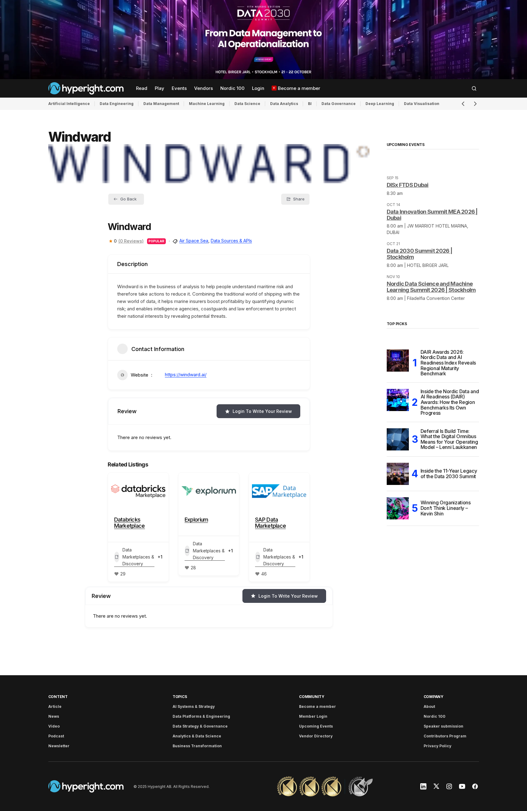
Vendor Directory (316, 736)
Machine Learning (207, 103)
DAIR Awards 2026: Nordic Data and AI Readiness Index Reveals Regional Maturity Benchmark (448, 363)
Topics (180, 696)
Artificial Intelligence (69, 103)
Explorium (196, 519)
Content (58, 696)
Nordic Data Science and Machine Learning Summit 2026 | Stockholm (431, 286)
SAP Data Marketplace (270, 522)
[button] (474, 88)
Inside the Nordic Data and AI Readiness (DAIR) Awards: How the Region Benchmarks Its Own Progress (450, 402)
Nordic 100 (434, 716)
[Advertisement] (263, 39)
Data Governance (338, 103)
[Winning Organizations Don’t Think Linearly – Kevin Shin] (398, 508)
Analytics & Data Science (197, 736)
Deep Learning (379, 103)
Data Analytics (284, 103)
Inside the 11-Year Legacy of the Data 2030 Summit (449, 473)
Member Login (313, 716)
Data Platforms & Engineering (201, 716)
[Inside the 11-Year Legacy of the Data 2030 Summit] (398, 474)
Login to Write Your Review (262, 411)
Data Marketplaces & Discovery (138, 556)
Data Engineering (117, 103)
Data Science (247, 103)
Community (311, 696)
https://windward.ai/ (185, 374)
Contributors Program (445, 736)
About (429, 706)
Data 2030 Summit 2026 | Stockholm (419, 254)
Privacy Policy (437, 746)
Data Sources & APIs (231, 240)
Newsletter (59, 746)
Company (433, 696)
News (53, 716)
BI (310, 103)
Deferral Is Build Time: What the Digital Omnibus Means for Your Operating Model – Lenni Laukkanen (449, 439)
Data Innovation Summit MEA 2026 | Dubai (432, 214)
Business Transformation (197, 746)
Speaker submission (443, 726)
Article (55, 706)
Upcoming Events (316, 726)
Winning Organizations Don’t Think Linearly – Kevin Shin (446, 507)
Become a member (317, 706)
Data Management (161, 103)
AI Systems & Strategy (194, 706)
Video (54, 726)
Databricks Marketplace (129, 522)
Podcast (56, 736)
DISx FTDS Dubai (408, 185)
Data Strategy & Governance (200, 726)
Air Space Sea (193, 240)
